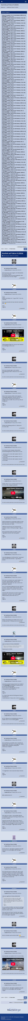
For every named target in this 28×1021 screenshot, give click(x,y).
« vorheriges (19, 246)
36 (9, 248)
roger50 (14, 289)
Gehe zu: (11, 1002)
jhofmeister (14, 841)
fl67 (14, 636)
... (8, 248)
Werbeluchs (9, 1019)
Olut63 (14, 980)
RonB (14, 362)
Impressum (3, 1018)
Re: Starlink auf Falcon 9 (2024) (10, 268)
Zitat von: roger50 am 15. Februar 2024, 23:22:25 (11, 896)
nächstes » (24, 246)
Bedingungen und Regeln (18, 1017)
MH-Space (14, 888)
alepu (14, 265)
